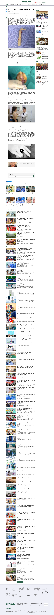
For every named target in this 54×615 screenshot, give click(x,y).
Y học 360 (20, 4)
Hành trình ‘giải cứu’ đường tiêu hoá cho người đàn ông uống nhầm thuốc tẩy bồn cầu (25, 506)
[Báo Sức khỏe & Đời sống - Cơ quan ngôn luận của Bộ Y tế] (27, 1)
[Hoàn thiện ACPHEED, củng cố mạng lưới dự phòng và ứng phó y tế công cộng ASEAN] (11, 306)
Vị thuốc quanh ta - (38, 47)
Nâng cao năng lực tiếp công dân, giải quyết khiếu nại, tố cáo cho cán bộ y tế (26, 381)
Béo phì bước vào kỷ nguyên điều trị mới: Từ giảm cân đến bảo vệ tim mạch (26, 277)
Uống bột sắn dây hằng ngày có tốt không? (41, 46)
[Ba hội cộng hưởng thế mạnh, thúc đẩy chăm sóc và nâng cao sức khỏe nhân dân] (11, 258)
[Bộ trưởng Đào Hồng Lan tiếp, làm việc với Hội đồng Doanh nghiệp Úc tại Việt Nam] (11, 251)
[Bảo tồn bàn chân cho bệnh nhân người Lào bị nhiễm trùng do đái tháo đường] (11, 355)
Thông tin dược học (14, 594)
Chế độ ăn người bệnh (36, 589)
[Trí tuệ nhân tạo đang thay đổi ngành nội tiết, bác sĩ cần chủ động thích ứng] (11, 529)
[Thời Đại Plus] (43, 2)
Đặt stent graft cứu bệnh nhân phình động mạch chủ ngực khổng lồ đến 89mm (25, 485)
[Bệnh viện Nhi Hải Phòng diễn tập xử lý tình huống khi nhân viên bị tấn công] (11, 501)
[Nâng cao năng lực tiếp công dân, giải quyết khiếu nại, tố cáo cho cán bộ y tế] (11, 383)
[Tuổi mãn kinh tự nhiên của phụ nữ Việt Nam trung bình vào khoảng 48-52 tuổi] (11, 341)
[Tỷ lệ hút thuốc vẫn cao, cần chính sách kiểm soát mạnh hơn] (11, 522)
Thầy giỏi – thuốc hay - (44, 58)
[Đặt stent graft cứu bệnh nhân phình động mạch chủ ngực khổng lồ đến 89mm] (11, 487)
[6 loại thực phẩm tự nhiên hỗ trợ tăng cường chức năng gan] (11, 242)
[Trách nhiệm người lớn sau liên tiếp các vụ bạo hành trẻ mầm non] (38, 82)
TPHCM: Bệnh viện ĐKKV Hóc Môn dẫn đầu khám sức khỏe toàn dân (26, 541)
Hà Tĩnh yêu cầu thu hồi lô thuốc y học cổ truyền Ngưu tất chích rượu (25, 548)
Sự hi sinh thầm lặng (25, 6)
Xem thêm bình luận (10, 171)
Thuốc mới (13, 595)
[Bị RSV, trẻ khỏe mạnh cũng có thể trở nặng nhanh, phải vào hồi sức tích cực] (11, 411)
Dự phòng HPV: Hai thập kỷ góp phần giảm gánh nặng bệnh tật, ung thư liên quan (25, 332)
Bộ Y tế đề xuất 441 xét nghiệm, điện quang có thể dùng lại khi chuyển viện (25, 374)
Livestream (13, 590)
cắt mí (22, 183)
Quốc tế (6, 589)
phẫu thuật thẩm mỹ (17, 183)
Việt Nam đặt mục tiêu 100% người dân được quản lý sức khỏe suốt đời (25, 325)
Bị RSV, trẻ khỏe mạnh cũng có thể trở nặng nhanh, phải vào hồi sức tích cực (24, 409)
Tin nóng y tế (10, 6)
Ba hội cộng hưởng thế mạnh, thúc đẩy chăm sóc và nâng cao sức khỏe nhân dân (25, 256)
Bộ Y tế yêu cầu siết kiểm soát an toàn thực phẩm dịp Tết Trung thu (26, 416)
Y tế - (17, 250)
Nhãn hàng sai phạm (44, 588)
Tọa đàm (13, 588)
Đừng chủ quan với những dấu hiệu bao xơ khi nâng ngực (25, 437)
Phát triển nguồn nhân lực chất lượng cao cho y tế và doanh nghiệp (26, 402)
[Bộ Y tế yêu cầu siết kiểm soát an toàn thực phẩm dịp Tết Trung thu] (11, 418)
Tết (13, 183)
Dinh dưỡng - (18, 241)
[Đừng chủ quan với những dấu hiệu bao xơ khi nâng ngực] (11, 439)
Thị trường (44, 4)
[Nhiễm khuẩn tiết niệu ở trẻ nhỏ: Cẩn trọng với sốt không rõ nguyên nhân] (11, 272)
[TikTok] (44, 603)
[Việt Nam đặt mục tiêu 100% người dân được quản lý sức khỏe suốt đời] (11, 327)
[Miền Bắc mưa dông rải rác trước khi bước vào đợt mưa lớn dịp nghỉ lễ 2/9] (11, 221)
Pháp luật (7, 588)
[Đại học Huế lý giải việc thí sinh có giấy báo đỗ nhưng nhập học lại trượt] (11, 235)
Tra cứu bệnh (12, 4)
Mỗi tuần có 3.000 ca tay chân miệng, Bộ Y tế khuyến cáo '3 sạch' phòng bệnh (25, 471)
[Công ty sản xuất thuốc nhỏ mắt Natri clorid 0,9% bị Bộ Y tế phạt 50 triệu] (11, 293)
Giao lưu (13, 589)
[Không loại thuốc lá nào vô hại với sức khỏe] (11, 348)
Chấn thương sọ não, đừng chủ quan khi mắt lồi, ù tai (26, 360)
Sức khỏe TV (16, 4)
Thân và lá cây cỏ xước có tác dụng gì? (45, 56)
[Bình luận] (7, 17)
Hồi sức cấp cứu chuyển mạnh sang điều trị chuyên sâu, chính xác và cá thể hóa (24, 555)
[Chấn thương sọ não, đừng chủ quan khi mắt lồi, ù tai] (11, 362)
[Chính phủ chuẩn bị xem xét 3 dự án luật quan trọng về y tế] (11, 571)
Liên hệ (46, 605)
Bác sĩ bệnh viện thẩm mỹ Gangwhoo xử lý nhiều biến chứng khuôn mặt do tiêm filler (10, 204)
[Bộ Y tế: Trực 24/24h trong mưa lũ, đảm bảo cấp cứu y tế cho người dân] (11, 452)
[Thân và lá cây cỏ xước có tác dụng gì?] (38, 57)
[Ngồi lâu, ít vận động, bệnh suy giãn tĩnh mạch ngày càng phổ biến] (11, 480)
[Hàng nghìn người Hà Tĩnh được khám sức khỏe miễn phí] (11, 432)
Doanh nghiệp (44, 589)
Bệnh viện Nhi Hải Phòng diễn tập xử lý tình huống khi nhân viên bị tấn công (26, 499)
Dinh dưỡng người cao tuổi (37, 588)
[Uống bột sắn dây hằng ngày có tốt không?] (42, 41)
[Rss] (47, 603)
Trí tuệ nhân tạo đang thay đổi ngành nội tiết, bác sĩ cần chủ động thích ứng (26, 527)
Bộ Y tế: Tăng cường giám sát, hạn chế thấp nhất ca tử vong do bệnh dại (25, 576)
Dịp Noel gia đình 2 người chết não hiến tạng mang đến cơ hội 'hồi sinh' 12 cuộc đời (20, 193)
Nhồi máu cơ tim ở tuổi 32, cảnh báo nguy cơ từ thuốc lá (25, 534)
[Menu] (46, 4)
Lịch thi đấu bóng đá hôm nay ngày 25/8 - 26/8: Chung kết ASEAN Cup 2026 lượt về (25, 226)
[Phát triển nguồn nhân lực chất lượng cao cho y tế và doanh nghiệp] (11, 404)
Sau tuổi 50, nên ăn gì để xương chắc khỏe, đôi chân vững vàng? (45, 52)
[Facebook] (45, 603)
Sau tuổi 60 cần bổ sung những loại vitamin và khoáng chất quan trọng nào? (25, 212)
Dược (22, 4)
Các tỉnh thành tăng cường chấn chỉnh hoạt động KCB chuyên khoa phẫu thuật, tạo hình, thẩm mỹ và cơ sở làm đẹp (20, 205)
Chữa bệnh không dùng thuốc (21, 591)
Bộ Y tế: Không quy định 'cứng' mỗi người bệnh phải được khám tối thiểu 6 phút (25, 297)
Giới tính (29, 4)
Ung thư (28, 594)
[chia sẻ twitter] (7, 11)
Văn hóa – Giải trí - (19, 227)
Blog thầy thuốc (20, 6)
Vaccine (13, 596)
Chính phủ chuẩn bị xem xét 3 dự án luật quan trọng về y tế (25, 569)
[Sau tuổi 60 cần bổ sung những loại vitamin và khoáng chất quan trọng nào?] (11, 214)
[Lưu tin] (7, 15)
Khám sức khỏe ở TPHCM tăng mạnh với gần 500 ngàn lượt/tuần (26, 423)
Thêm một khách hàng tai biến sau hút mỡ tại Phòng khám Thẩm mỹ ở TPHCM (30, 193)
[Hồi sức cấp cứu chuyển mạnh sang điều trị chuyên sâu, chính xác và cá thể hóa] (11, 557)
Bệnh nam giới (29, 590)
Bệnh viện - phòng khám (21, 588)
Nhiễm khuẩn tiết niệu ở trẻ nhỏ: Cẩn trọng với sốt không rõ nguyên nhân (26, 270)
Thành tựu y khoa (15, 6)
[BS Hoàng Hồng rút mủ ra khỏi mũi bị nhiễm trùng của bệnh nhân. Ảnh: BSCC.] (21, 77)
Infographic (20, 596)
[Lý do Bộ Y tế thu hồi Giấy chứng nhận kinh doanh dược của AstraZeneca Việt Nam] (11, 515)
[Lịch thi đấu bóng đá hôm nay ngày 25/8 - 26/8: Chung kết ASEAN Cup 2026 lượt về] (11, 228)
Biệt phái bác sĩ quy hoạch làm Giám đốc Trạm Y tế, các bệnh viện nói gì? (25, 388)
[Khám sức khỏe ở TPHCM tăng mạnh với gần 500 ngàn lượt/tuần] (11, 425)
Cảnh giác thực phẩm (36, 590)
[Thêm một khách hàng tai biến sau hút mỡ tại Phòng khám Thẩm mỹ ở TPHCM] (30, 189)
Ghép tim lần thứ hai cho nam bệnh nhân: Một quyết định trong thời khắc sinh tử (25, 263)
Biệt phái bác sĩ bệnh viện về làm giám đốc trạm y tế (26, 457)
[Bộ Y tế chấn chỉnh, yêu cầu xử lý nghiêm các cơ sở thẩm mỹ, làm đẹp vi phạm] (30, 200)
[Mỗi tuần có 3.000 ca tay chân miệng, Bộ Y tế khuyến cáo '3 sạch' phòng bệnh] (11, 473)
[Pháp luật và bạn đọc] (40, 2)
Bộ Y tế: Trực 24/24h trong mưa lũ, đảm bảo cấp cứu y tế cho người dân (25, 450)
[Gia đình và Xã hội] (36, 2)
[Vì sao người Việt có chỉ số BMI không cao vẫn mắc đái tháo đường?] (11, 564)
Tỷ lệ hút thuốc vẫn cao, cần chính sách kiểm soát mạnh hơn (26, 520)
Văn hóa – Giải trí (44, 591)
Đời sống (43, 593)
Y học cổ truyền (25, 4)
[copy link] (7, 13)
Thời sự (10, 4)
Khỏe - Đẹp (35, 4)
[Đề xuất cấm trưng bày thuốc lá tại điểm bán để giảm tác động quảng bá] (11, 320)
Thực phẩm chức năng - (20, 213)
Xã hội (6, 587)
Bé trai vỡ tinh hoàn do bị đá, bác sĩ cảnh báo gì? (25, 310)
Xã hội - (18, 220)
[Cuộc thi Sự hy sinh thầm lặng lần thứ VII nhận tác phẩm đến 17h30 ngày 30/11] (11, 286)
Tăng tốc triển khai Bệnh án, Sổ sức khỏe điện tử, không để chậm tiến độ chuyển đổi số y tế (25, 367)
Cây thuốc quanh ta (21, 589)
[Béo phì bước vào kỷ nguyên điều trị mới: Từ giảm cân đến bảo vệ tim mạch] (11, 279)
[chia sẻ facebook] (7, 9)
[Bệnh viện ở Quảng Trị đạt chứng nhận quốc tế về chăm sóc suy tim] (11, 397)
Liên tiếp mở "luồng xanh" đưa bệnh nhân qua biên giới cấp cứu (25, 464)
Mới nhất (14, 169)
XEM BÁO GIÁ (34, 608)
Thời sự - (18, 234)
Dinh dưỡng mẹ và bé (36, 587)
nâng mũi (10, 183)
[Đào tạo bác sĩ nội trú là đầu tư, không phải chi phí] (38, 77)
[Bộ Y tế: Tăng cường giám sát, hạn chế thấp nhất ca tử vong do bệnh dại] (11, 578)
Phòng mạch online (40, 4)
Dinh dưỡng (32, 4)
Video (19, 595)
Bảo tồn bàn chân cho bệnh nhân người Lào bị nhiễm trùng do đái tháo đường (25, 353)
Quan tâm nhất (10, 169)
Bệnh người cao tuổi (29, 587)
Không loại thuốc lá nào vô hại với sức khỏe (24, 345)
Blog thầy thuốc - (38, 72)
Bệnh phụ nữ (28, 589)
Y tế (7, 4)
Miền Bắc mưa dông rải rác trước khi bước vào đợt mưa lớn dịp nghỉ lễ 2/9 (25, 219)
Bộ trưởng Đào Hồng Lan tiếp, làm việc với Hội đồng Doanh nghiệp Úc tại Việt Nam (25, 249)
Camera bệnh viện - (19, 264)
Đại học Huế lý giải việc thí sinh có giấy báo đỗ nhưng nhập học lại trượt (25, 233)
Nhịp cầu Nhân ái (44, 590)
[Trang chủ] (6, 4)
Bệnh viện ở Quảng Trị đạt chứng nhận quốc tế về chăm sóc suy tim (26, 395)
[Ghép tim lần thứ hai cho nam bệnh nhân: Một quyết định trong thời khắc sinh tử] (11, 265)
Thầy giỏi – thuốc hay (21, 587)
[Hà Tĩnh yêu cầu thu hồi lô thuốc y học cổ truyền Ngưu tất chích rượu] (11, 550)
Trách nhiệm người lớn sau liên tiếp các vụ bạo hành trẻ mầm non (45, 82)
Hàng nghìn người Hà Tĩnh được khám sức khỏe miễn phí (25, 430)
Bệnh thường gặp (29, 588)
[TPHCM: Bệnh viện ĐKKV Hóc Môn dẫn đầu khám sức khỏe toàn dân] (11, 543)
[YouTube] (46, 603)
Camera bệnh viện (30, 6)
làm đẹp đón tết (26, 183)
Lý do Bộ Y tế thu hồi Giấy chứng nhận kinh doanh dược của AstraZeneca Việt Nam (26, 513)
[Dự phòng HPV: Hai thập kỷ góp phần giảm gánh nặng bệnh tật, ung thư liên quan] (11, 334)
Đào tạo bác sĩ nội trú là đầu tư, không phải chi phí (45, 77)
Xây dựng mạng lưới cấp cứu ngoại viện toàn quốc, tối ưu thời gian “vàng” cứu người (25, 492)
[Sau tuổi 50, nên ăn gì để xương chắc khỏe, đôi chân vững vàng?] (38, 52)
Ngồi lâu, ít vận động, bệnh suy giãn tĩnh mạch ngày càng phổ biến (25, 478)
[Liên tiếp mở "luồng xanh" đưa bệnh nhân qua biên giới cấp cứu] (11, 466)
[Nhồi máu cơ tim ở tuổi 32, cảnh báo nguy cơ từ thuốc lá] (11, 536)
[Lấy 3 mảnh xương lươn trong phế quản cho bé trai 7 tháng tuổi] (11, 445)
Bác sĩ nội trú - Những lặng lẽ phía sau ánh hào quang (42, 71)
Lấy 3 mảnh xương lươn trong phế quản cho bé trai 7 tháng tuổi (25, 444)
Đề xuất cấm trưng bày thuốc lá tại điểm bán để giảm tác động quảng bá (25, 318)
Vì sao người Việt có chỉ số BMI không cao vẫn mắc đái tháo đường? (25, 562)
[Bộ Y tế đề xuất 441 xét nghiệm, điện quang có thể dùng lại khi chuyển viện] (11, 376)
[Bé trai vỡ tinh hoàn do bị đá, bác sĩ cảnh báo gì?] (11, 313)
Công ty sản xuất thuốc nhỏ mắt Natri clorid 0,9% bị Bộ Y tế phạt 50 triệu (25, 291)
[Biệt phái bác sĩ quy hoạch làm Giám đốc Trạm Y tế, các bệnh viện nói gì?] (11, 390)
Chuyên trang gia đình (45, 592)
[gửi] (33, 176)
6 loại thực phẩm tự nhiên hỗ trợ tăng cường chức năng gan (26, 240)
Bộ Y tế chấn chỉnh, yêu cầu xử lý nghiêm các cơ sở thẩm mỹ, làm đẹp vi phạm (30, 204)
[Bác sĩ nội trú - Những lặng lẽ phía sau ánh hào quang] (42, 66)
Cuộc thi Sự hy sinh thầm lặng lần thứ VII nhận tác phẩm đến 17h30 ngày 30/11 (26, 284)
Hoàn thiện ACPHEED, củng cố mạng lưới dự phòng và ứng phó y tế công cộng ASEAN (25, 304)
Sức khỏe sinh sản (36, 595)
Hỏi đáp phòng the (36, 594)
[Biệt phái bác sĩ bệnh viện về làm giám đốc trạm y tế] (11, 459)
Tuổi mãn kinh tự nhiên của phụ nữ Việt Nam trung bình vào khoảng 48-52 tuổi (25, 339)
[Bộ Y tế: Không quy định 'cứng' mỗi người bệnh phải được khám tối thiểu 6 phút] (11, 299)
